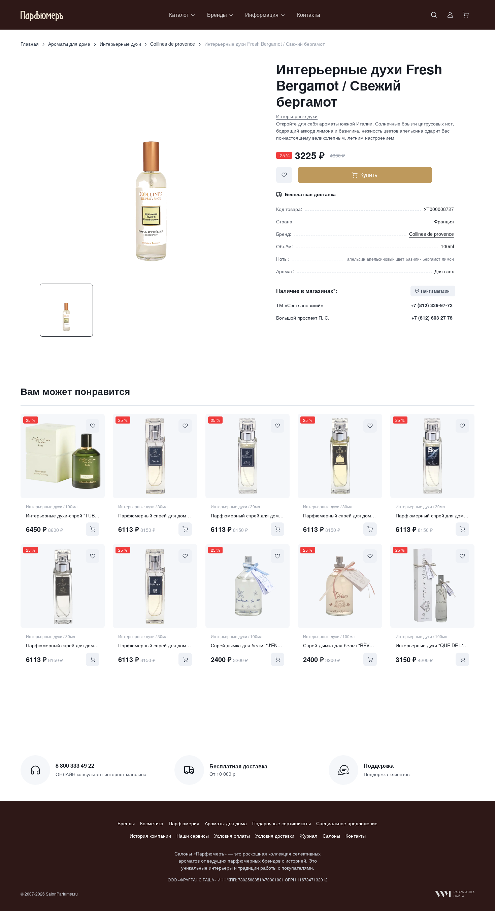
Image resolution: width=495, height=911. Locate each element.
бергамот (431, 259)
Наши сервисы (192, 835)
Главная (30, 43)
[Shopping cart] (466, 15)
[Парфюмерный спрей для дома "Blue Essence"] (432, 456)
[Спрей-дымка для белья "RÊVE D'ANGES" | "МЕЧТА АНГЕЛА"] (340, 586)
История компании (150, 835)
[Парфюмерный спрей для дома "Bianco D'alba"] (63, 586)
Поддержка (379, 765)
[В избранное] (284, 175)
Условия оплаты (232, 835)
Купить (368, 175)
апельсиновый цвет (385, 259)
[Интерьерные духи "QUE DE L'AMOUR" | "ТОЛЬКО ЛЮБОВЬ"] (432, 586)
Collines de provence (172, 43)
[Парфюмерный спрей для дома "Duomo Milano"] (340, 456)
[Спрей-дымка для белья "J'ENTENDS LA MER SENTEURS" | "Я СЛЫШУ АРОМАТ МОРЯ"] (247, 586)
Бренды (126, 823)
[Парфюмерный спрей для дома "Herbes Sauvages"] (247, 456)
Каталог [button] (179, 15)
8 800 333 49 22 (75, 765)
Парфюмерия (184, 823)
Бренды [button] (217, 15)
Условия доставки (274, 835)
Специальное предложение (346, 823)
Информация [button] (261, 15)
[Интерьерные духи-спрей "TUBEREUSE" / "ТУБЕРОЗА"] (63, 456)
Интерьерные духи (120, 43)
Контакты (308, 15)
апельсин (356, 259)
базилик (413, 259)
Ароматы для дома (69, 43)
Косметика (151, 823)
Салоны (331, 835)
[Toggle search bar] (434, 15)
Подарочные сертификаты (281, 823)
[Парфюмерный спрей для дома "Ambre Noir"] (155, 586)
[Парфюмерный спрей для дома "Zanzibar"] (155, 456)
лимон (448, 259)
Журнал (308, 835)
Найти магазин (435, 291)
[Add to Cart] (92, 529)
